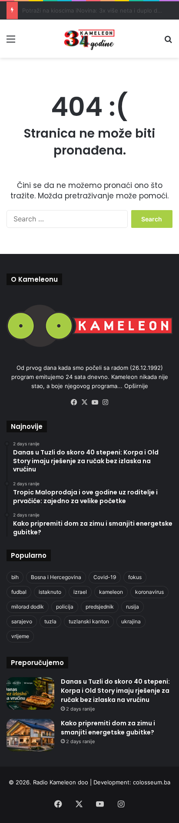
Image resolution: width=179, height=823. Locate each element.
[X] (84, 402)
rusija (132, 606)
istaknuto (50, 592)
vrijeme (20, 636)
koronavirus (149, 592)
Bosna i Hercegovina (56, 577)
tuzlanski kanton (89, 621)
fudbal (19, 592)
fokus (135, 577)
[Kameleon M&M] (89, 39)
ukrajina (131, 621)
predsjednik (100, 606)
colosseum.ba (151, 782)
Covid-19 (104, 577)
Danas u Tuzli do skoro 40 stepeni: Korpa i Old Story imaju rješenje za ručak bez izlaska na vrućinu (115, 690)
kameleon (111, 592)
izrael (80, 592)
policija (64, 606)
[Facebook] (74, 402)
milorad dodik (27, 606)
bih (15, 577)
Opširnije (136, 385)
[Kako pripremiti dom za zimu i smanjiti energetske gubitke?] (30, 735)
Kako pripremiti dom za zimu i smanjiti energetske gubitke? (108, 728)
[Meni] (11, 42)
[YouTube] (95, 402)
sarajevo (21, 621)
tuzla (50, 621)
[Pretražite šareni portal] (168, 42)
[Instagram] (105, 402)
